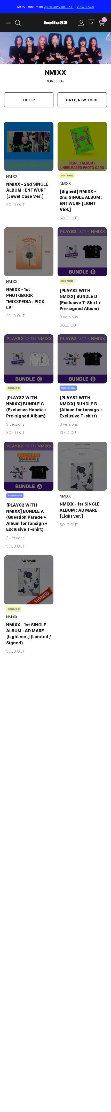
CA (91, 23)
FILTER (29, 100)
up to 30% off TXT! (59, 6)
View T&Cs (85, 6)
